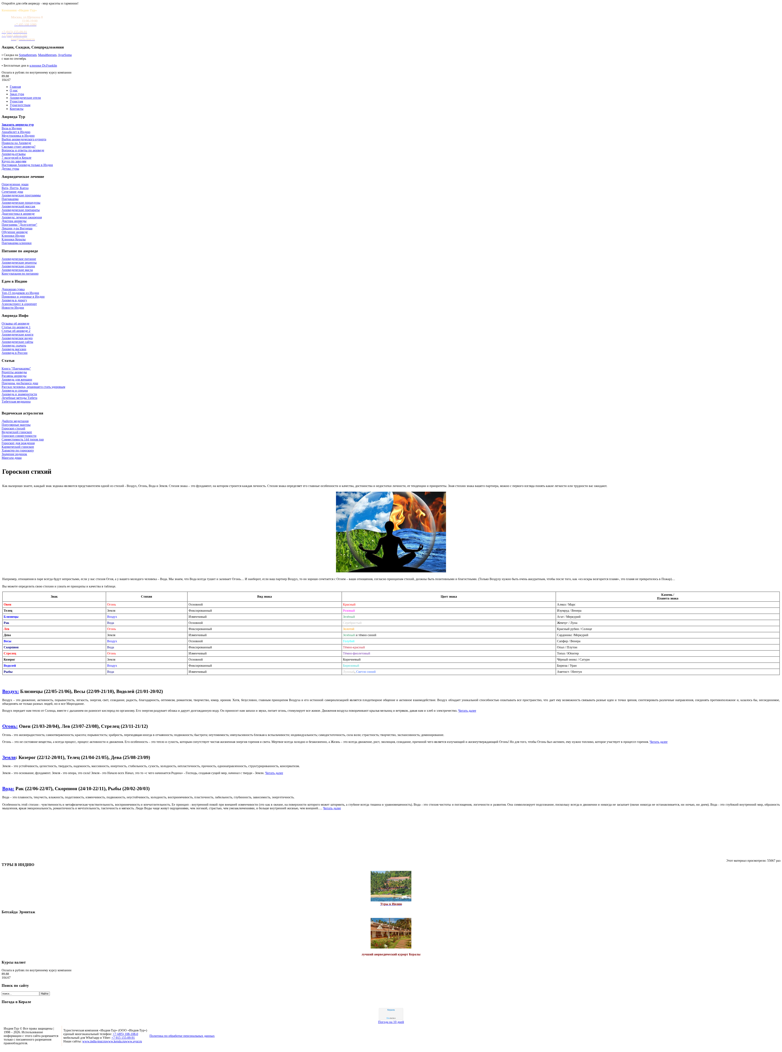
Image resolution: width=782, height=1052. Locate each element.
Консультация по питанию (20, 273)
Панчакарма (10, 199)
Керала (391, 1010)
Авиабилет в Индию (16, 132)
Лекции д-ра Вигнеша (17, 228)
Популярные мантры (16, 424)
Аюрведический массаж (18, 206)
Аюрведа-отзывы (14, 154)
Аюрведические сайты (17, 342)
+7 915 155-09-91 (123, 1037)
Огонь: (10, 726)
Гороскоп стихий (13, 428)
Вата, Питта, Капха (15, 188)
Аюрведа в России (14, 353)
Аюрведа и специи (15, 390)
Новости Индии (13, 307)
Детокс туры (10, 168)
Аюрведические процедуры (21, 202)
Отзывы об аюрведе (15, 323)
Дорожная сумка (13, 289)
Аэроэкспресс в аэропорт (19, 304)
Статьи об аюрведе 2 (16, 331)
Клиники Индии (13, 235)
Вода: (8, 788)
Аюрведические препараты (21, 210)
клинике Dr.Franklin (43, 65)
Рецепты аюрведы (14, 372)
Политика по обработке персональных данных (182, 1036)
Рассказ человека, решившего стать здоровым (33, 387)
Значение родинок (14, 454)
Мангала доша (12, 457)
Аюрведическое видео (17, 338)
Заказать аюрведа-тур (18, 124)
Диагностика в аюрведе (18, 213)
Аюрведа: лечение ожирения (22, 217)
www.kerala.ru (115, 1041)
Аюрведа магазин (14, 349)
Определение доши (15, 184)
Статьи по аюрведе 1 (16, 327)
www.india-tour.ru (94, 1041)
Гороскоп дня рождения (18, 443)
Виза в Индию (12, 128)
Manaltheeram (47, 55)
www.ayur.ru (133, 1041)
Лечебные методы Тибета (19, 398)
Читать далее (467, 710)
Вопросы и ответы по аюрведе (23, 150)
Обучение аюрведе (15, 232)
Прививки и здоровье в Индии (23, 296)
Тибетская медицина (16, 401)
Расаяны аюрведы (14, 376)
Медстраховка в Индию (18, 135)
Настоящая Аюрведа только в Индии (27, 165)
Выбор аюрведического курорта (24, 139)
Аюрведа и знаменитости (19, 394)
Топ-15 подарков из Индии (20, 293)
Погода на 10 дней (391, 1022)
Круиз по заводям (14, 161)
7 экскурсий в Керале (16, 157)
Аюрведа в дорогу (14, 300)
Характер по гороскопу (18, 450)
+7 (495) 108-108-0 (125, 1034)
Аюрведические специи (18, 266)
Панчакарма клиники (17, 243)
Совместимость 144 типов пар (23, 439)
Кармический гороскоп (18, 446)
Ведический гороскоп (17, 432)
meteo (391, 1018)
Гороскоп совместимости (19, 435)
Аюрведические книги (17, 334)
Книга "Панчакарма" (16, 368)
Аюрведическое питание (19, 259)
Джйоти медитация (15, 421)
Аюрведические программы (21, 195)
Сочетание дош (12, 191)
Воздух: (10, 691)
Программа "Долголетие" (19, 224)
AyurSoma (65, 55)
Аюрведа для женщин (17, 379)
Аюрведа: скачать (14, 345)
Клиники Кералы (14, 239)
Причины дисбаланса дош (20, 383)
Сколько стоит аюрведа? (18, 146)
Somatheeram (27, 55)
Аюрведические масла (17, 270)
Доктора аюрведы (14, 221)
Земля (9, 757)
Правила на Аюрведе (16, 143)
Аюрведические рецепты (19, 262)
